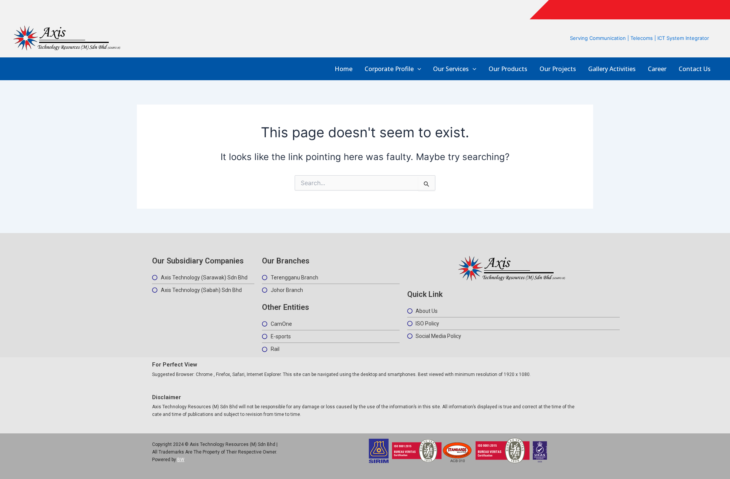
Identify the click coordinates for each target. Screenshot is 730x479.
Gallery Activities (612, 69)
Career (657, 69)
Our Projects (558, 69)
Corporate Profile (389, 69)
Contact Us (695, 69)
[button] (417, 69)
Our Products (508, 69)
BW (180, 459)
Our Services (451, 69)
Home (343, 69)
